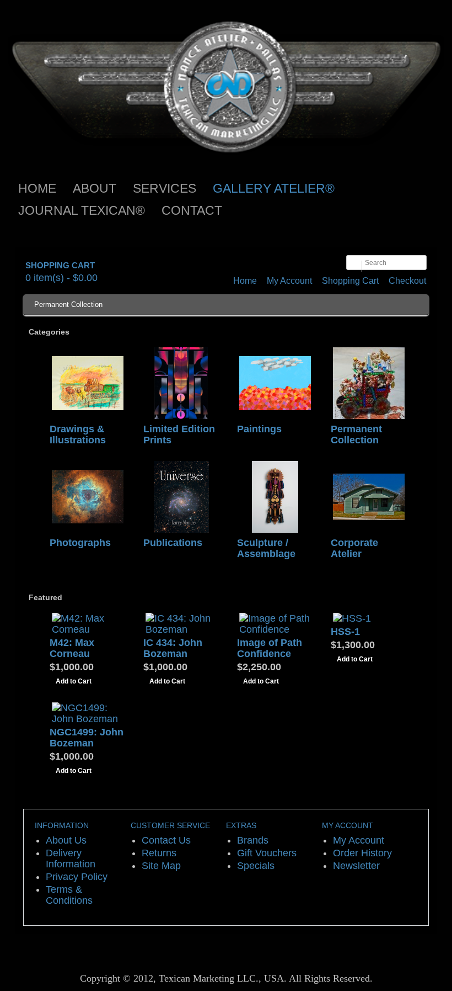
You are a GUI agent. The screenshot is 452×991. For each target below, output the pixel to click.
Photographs (80, 542)
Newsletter (356, 865)
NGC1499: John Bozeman (86, 738)
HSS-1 (345, 631)
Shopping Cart (350, 280)
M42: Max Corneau (72, 648)
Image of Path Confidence (269, 648)
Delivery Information (70, 858)
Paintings (259, 428)
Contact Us (166, 840)
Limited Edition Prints (179, 434)
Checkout (407, 280)
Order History (362, 852)
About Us (66, 840)
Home (245, 280)
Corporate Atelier (354, 548)
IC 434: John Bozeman (172, 648)
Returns (159, 852)
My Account (289, 280)
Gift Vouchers (267, 852)
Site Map (161, 865)
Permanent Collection (68, 304)
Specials (256, 865)
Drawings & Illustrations (78, 434)
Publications (172, 542)
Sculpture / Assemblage (266, 548)
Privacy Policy (76, 876)
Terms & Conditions (69, 895)
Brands (252, 840)
